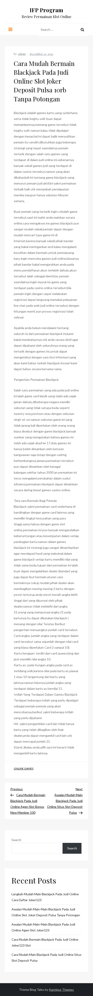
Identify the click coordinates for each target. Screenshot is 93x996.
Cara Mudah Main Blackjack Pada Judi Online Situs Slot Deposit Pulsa (46, 957)
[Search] (82, 29)
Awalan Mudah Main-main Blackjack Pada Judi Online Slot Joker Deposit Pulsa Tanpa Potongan (46, 912)
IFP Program (46, 10)
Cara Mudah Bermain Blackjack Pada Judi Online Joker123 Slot (45, 942)
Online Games (23, 768)
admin (22, 54)
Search (16, 840)
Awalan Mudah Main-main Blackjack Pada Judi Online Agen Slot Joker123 (43, 927)
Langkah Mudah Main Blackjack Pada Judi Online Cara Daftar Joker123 (45, 897)
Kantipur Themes (61, 989)
